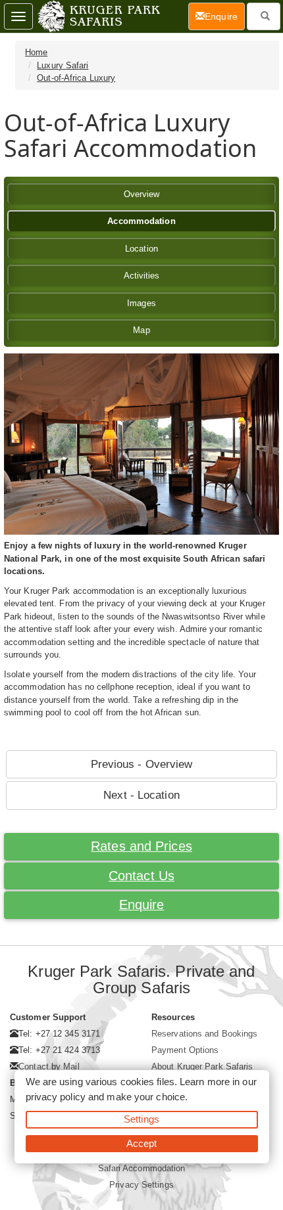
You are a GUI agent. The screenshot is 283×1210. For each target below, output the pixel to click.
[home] (98, 16)
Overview (142, 194)
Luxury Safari (62, 65)
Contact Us (141, 875)
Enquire (142, 904)
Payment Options (185, 1050)
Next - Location (141, 795)
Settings (141, 1119)
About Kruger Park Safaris (202, 1066)
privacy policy (56, 1096)
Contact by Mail (49, 1066)
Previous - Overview (142, 764)
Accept (141, 1143)
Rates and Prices (141, 846)
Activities (142, 275)
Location (141, 249)
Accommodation (141, 221)
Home (36, 52)
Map (141, 330)
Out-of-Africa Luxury (76, 78)
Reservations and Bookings (204, 1034)
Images (141, 303)
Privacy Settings (141, 1185)
